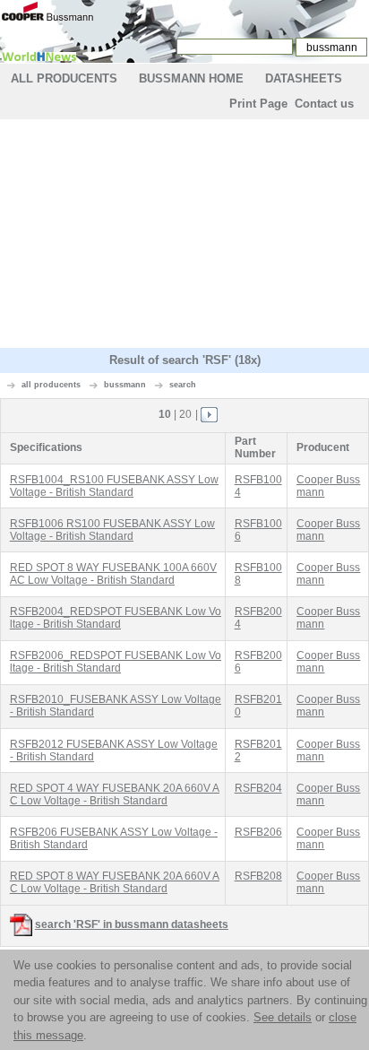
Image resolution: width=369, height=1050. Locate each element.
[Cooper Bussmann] (47, 10)
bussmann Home (191, 78)
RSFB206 (258, 832)
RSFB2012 (258, 750)
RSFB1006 (258, 529)
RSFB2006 (258, 661)
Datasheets (303, 78)
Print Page (258, 103)
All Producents (64, 78)
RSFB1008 (258, 573)
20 (185, 414)
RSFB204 (258, 788)
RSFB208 (258, 876)
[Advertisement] (184, 236)
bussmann (125, 384)
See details (282, 1017)
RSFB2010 (258, 705)
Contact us (324, 103)
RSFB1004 (258, 486)
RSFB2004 (258, 617)
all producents (51, 384)
